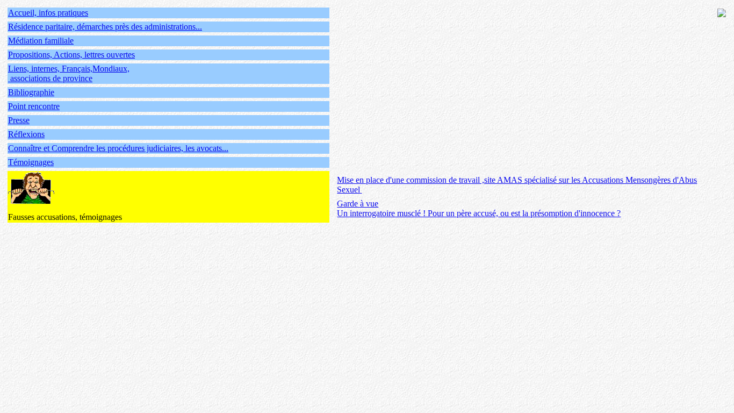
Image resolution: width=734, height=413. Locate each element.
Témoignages (31, 162)
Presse (19, 120)
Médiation (26, 40)
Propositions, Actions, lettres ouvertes (71, 54)
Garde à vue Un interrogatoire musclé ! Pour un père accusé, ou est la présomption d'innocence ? (479, 208)
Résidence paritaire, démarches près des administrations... (105, 26)
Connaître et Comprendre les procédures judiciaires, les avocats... (118, 148)
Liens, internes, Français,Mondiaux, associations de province (68, 73)
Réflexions (26, 134)
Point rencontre (34, 106)
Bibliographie (31, 92)
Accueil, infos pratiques (48, 12)
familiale (59, 40)
